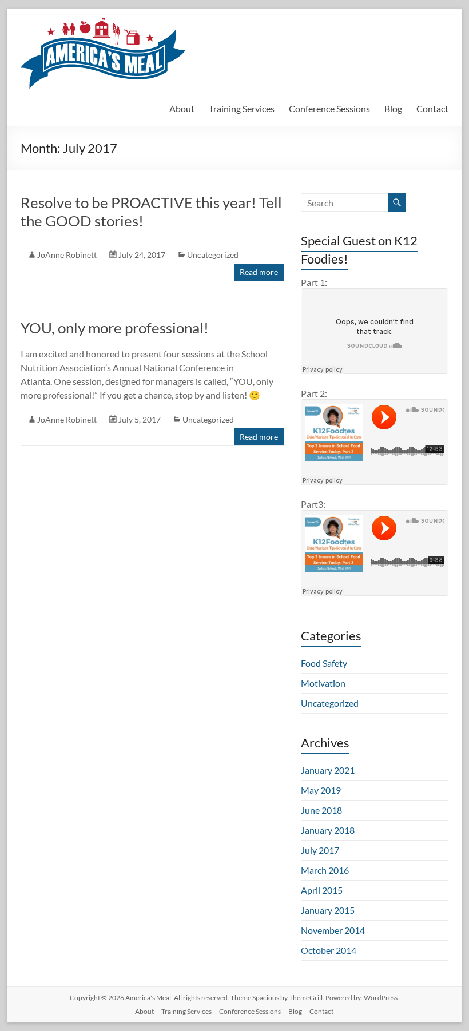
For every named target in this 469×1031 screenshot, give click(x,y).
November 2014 (333, 930)
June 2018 (321, 810)
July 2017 (320, 850)
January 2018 (328, 830)
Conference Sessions (329, 108)
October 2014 (328, 950)
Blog (393, 108)
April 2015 (322, 890)
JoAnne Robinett (67, 255)
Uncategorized (213, 255)
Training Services (242, 108)
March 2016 (325, 870)
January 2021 (328, 770)
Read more (259, 272)
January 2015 (328, 910)
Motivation (323, 683)
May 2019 (321, 790)
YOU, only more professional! (115, 328)
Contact (432, 108)
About (181, 108)
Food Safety (324, 663)
